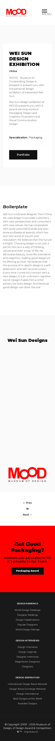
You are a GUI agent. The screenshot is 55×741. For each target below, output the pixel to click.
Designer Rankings (27, 615)
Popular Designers (27, 624)
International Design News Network (27, 684)
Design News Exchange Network (27, 689)
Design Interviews (27, 647)
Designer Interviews (27, 656)
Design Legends (27, 652)
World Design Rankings (27, 610)
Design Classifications (27, 619)
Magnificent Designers (27, 661)
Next (26, 514)
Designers (27, 666)
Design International (27, 693)
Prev (29, 502)
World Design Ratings (27, 629)
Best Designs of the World (27, 698)
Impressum (31, 731)
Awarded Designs (27, 703)
